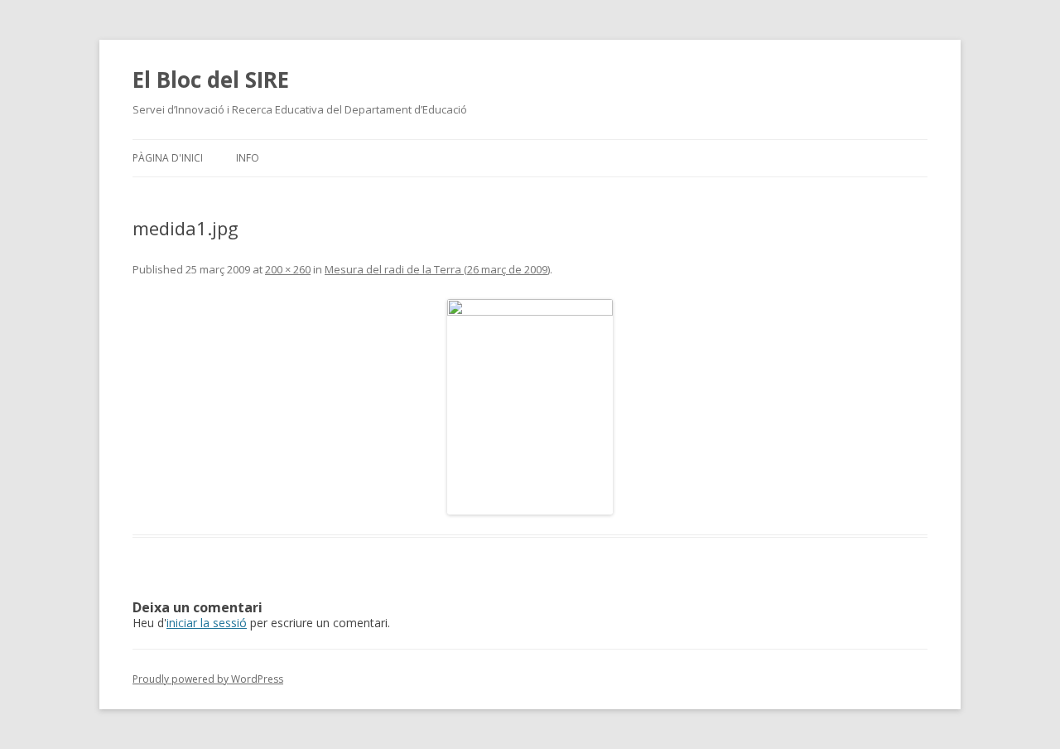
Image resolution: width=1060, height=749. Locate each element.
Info (247, 158)
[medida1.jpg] (530, 407)
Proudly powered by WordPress (207, 679)
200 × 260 (288, 269)
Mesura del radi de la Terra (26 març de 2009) (437, 269)
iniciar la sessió (206, 623)
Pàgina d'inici (167, 158)
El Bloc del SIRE (210, 79)
